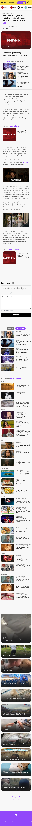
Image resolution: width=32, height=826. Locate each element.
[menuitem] (29, 2)
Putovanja (30, 7)
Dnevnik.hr (6, 7)
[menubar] (29, 2)
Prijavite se (16, 315)
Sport (22, 7)
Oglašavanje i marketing (16, 822)
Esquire (25, 162)
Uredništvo (4, 822)
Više (16, 798)
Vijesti (14, 7)
